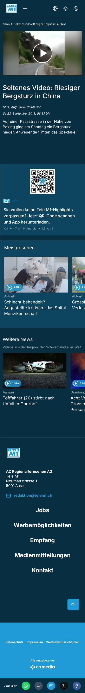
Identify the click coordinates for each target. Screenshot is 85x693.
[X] (64, 686)
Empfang (42, 540)
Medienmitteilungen (43, 555)
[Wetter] (65, 8)
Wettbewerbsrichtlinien (63, 642)
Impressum (35, 642)
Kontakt (42, 570)
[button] (38, 686)
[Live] (55, 8)
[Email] (51, 686)
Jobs (42, 510)
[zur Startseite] (11, 8)
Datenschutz (15, 642)
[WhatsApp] (26, 686)
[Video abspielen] (42, 53)
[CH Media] (42, 666)
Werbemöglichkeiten (42, 525)
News (6, 24)
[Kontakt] (76, 8)
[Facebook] (77, 686)
